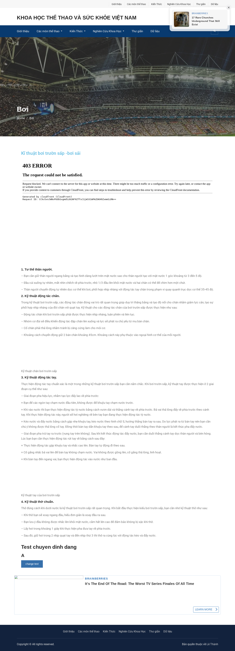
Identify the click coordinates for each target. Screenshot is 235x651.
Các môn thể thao (136, 4)
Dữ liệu (214, 4)
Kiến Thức (156, 4)
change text (32, 563)
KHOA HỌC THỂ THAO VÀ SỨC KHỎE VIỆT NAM (76, 17)
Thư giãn (201, 4)
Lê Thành (212, 644)
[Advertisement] (117, 78)
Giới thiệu (117, 4)
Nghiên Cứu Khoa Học (179, 4)
